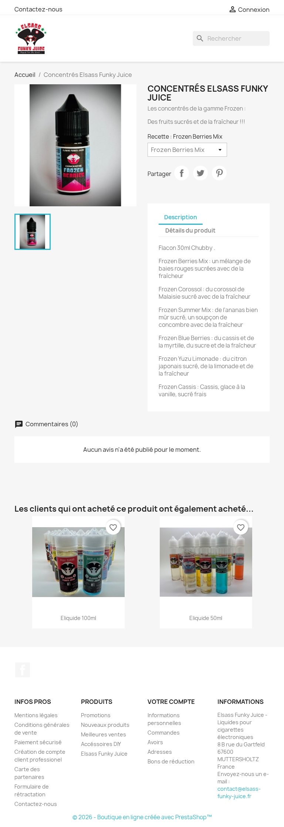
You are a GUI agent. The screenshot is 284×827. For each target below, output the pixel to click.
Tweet (200, 173)
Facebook (22, 669)
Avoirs (155, 742)
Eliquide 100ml (78, 617)
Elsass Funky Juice (104, 753)
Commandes (164, 732)
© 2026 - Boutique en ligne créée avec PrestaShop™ (142, 817)
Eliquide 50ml (205, 617)
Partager (181, 173)
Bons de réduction (171, 761)
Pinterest (219, 173)
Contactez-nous (38, 9)
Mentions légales (36, 715)
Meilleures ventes (103, 734)
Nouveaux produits (105, 724)
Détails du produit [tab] (190, 230)
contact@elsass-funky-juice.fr (239, 792)
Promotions (96, 715)
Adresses (160, 751)
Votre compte (171, 702)
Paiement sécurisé (38, 742)
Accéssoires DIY (101, 744)
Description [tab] (180, 217)
